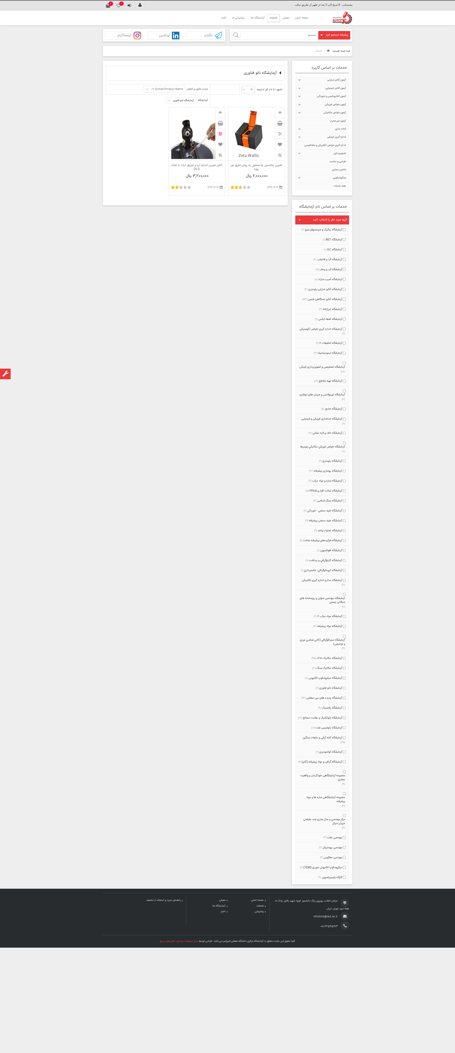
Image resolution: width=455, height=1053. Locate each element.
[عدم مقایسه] (220, 134)
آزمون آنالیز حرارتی (336, 80)
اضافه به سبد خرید (279, 123)
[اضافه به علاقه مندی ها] (279, 144)
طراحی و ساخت (338, 162)
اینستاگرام (124, 35)
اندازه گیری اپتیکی (336, 137)
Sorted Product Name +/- (167, 89)
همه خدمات (340, 186)
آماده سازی (340, 129)
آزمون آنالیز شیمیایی (335, 88)
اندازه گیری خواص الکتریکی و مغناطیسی (325, 145)
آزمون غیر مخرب (338, 121)
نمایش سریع (279, 155)
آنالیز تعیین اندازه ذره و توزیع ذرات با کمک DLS (196, 167)
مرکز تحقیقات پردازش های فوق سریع (179, 941)
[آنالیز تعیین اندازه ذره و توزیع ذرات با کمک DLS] (220, 112)
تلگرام (208, 35)
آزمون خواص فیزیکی (335, 105)
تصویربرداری (340, 153)
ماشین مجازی (339, 170)
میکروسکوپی (339, 178)
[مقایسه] (279, 134)
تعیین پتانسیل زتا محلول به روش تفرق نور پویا (256, 167)
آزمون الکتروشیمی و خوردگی (331, 96)
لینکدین (164, 35)
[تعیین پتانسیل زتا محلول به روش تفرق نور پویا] (279, 112)
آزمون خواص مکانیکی (335, 113)
